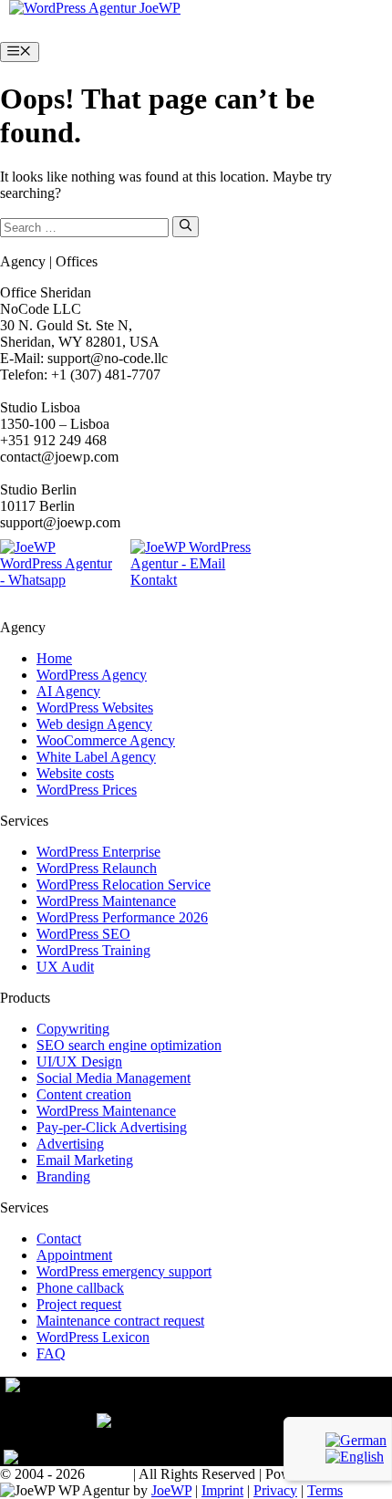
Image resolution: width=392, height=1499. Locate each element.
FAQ (51, 1353)
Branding (63, 1176)
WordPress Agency (91, 674)
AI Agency (68, 691)
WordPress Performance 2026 (122, 917)
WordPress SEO (83, 934)
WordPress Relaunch (96, 868)
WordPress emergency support (123, 1271)
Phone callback (80, 1288)
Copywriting (72, 1028)
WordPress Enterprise (98, 851)
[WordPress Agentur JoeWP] (95, 8)
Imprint (222, 1490)
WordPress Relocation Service (123, 884)
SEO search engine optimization (129, 1045)
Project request (78, 1304)
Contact (58, 1238)
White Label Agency (96, 757)
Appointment (74, 1255)
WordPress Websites (94, 707)
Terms (325, 1490)
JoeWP (171, 1490)
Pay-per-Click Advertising (111, 1127)
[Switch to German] (356, 1440)
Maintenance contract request (120, 1320)
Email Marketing (84, 1160)
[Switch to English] (354, 1456)
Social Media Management (113, 1078)
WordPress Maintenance (106, 901)
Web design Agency (94, 724)
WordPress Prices (86, 789)
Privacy (275, 1490)
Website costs (75, 773)
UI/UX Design (79, 1061)
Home (54, 658)
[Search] (185, 226)
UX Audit (65, 966)
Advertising (70, 1143)
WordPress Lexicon (93, 1337)
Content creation (83, 1094)
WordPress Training (93, 950)
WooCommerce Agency (105, 740)
